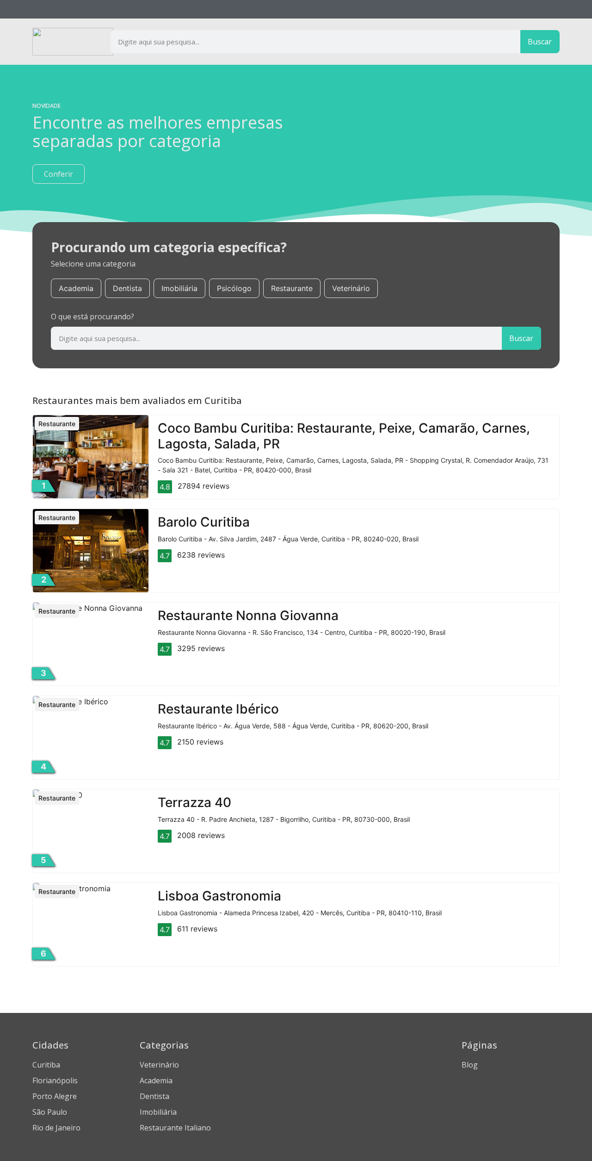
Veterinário (351, 288)
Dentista (127, 288)
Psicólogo (234, 288)
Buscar (540, 42)
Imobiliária (179, 288)
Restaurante (292, 288)
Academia (76, 288)
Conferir (58, 174)
